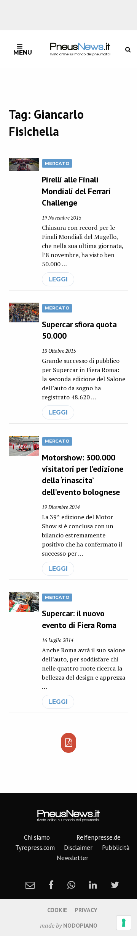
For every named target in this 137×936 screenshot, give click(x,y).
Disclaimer (78, 847)
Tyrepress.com (35, 847)
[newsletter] (30, 885)
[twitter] (115, 885)
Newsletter (72, 858)
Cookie (57, 910)
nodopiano (80, 925)
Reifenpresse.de (98, 837)
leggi (58, 279)
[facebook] (51, 885)
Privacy (86, 910)
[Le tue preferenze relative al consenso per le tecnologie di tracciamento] (123, 923)
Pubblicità (115, 847)
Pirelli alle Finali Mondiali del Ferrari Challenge (76, 190)
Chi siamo (37, 837)
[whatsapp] (71, 885)
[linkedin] (93, 885)
